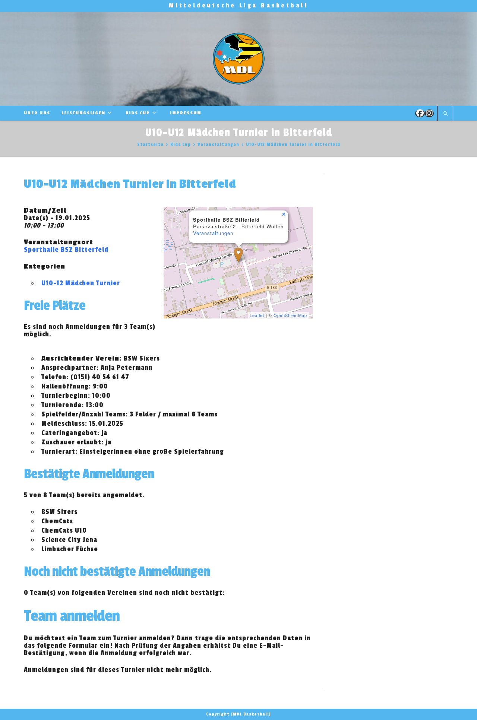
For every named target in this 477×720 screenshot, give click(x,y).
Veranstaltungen (213, 233)
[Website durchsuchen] (445, 114)
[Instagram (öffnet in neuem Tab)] (429, 113)
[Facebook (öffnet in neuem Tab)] (420, 113)
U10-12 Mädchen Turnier (80, 283)
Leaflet (257, 315)
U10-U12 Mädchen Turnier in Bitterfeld (293, 144)
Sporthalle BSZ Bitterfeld (66, 249)
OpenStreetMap (290, 315)
